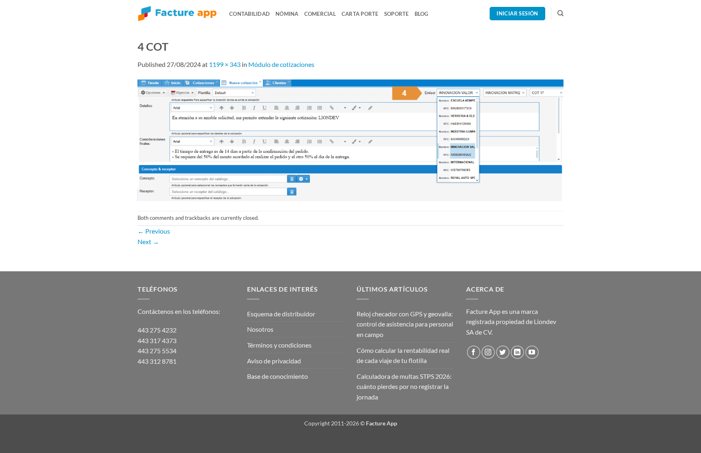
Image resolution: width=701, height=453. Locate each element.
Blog (421, 14)
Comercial (320, 14)
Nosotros (260, 329)
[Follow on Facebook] (473, 352)
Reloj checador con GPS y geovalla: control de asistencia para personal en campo (405, 324)
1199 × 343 (225, 64)
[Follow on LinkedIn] (517, 352)
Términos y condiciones (279, 345)
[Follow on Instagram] (488, 352)
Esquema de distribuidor (281, 314)
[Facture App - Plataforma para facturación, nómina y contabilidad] (177, 14)
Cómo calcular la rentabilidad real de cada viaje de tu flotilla (403, 355)
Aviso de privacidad (274, 361)
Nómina (287, 14)
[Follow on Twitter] (503, 352)
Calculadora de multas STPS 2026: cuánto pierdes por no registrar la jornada (404, 386)
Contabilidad (249, 14)
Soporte (396, 14)
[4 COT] (350, 139)
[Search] (560, 13)
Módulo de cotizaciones (281, 64)
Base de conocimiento (277, 376)
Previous (154, 231)
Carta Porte (360, 14)
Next (148, 241)
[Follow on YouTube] (532, 352)
